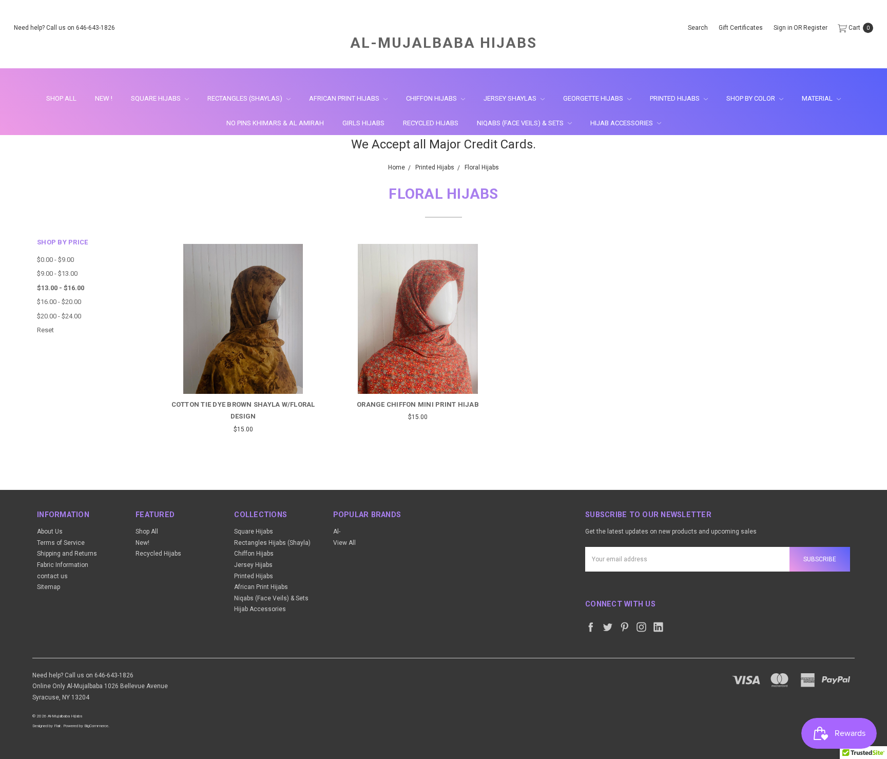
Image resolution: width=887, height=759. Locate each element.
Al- (336, 531)
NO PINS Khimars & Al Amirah (275, 123)
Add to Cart (417, 375)
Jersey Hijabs (253, 564)
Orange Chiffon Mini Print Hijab (418, 404)
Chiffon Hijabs (432, 98)
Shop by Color (751, 98)
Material (818, 98)
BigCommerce (96, 726)
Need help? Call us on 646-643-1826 (64, 27)
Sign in (783, 27)
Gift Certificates (741, 27)
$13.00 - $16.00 (60, 288)
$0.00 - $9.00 (55, 259)
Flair (57, 726)
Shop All (61, 98)
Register (815, 27)
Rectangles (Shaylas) (245, 98)
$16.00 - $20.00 (59, 302)
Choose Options (243, 375)
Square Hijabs (156, 98)
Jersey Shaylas (511, 98)
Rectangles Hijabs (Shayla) (272, 542)
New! (142, 542)
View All (344, 542)
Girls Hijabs (363, 123)
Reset (45, 330)
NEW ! (103, 98)
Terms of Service (61, 542)
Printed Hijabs (675, 98)
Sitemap (48, 587)
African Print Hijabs (345, 98)
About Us (50, 531)
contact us (52, 576)
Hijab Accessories (622, 123)
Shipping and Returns (67, 553)
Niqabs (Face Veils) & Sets (521, 123)
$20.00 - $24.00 (59, 316)
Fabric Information (62, 564)
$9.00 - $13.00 (57, 273)
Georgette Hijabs (594, 98)
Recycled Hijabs (430, 123)
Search (698, 27)
